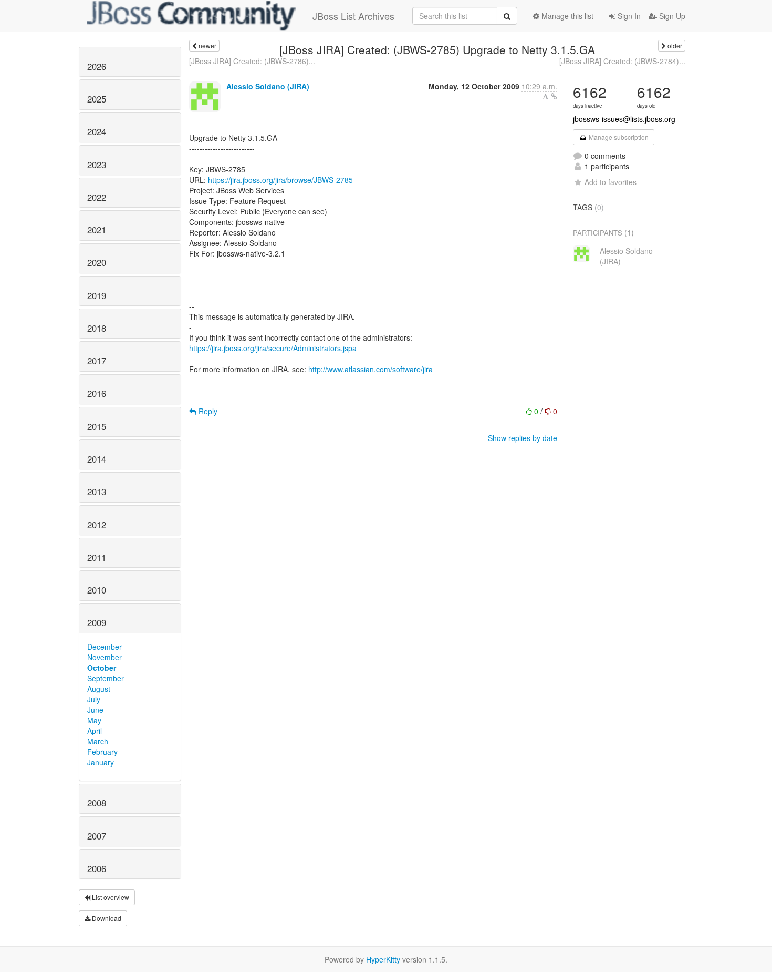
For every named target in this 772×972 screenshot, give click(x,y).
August (98, 688)
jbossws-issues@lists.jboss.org (624, 119)
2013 (96, 491)
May (94, 720)
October (101, 667)
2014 (96, 459)
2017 (96, 360)
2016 (96, 393)
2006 (96, 868)
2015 (96, 426)
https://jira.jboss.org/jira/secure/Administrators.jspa (273, 348)
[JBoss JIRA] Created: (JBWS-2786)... (252, 61)
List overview (109, 897)
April (94, 730)
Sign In (628, 16)
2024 (96, 131)
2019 (96, 295)
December (104, 646)
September (105, 678)
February (102, 751)
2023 (96, 164)
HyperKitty (383, 959)
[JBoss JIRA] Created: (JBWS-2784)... (622, 61)
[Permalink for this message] (554, 96)
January (100, 762)
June (95, 709)
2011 (96, 557)
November (104, 657)
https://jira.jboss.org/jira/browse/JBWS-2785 (280, 180)
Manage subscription (618, 136)
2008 (96, 802)
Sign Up (671, 16)
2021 (96, 229)
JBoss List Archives (353, 16)
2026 (96, 66)
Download (105, 918)
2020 (96, 262)
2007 (96, 836)
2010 (96, 590)
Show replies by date (522, 438)
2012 (96, 524)
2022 (96, 197)
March (97, 741)
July (93, 699)
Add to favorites (611, 182)
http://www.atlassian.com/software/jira (370, 369)
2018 (96, 328)
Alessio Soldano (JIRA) (267, 86)
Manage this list (566, 16)
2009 (96, 622)
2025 (96, 99)
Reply (206, 411)
